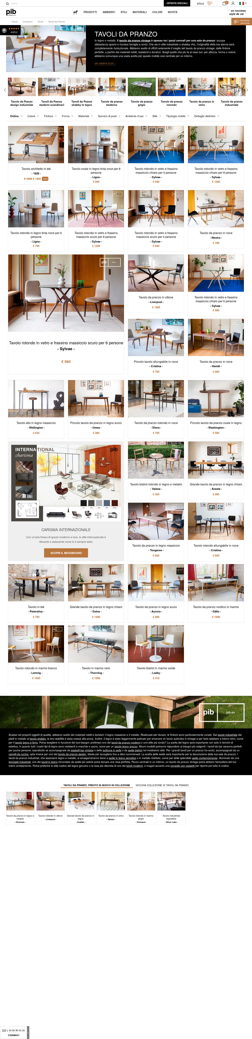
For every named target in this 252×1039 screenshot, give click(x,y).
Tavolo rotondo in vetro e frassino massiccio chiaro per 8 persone (216, 173)
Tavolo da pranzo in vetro (201, 103)
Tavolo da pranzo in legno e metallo (20, 818)
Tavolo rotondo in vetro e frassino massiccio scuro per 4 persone (156, 237)
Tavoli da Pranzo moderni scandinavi (51, 103)
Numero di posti (107, 116)
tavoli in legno (50, 762)
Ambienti (109, 12)
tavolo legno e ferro (26, 742)
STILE (200, 3)
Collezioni (28, 21)
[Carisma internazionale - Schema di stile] (66, 501)
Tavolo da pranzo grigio (142, 103)
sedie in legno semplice (122, 758)
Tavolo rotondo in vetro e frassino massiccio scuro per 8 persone (96, 237)
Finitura (48, 116)
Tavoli (40, 21)
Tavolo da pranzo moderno (112, 103)
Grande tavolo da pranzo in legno (80, 818)
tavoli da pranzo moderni (125, 742)
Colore (31, 116)
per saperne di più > (105, 63)
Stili (124, 12)
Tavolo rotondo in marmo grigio (141, 818)
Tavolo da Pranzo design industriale (21, 103)
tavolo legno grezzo (126, 746)
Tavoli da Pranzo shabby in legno (81, 103)
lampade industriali (20, 762)
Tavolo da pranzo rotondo (172, 103)
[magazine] (75, 12)
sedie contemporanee (205, 758)
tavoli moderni (134, 766)
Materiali (140, 12)
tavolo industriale (227, 735)
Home (15, 21)
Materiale (83, 116)
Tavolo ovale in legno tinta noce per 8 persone (96, 173)
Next (247, 89)
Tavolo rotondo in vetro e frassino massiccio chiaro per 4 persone (156, 173)
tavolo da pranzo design (72, 754)
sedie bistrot (135, 750)
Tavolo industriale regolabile (171, 818)
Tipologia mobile (175, 116)
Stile (154, 116)
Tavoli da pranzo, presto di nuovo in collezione (96, 785)
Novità (172, 12)
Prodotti (90, 12)
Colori (157, 12)
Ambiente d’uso (134, 116)
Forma (66, 116)
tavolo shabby (38, 738)
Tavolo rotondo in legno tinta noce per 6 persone (36, 237)
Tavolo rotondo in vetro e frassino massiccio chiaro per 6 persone (216, 301)
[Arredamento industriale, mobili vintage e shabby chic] (14, 12)
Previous (5, 89)
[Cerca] (7, 3)
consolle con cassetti (182, 766)
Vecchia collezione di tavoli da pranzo (162, 785)
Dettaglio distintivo (204, 116)
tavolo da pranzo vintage (135, 40)
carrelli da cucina (18, 754)
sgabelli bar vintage (82, 750)
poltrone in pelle (112, 750)
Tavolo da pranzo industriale (232, 103)
